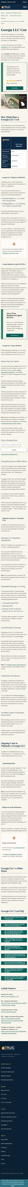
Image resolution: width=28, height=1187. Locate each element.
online (21, 695)
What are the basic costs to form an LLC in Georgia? (14, 918)
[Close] (27, 1180)
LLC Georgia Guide (19, 847)
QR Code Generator (6, 1129)
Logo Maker (4, 1125)
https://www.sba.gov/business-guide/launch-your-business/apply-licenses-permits (12, 1020)
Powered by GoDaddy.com (9, 454)
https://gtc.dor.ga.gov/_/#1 (10, 996)
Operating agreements (7, 1079)
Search (24, 2)
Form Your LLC (14, 335)
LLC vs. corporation (6, 1102)
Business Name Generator (8, 1113)
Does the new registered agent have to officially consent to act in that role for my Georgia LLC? (15, 956)
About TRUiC (4, 1139)
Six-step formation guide (7, 1071)
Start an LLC (4, 15)
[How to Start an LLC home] (6, 7)
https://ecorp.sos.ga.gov (8, 1012)
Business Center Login (8, 2)
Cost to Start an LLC (16, 15)
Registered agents (6, 1075)
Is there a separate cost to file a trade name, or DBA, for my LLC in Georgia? (14, 940)
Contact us (4, 1147)
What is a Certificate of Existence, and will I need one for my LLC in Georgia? (14, 970)
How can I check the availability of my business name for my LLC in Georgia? (15, 963)
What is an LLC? (5, 1090)
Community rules (5, 1155)
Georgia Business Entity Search (11, 423)
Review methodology (6, 1143)
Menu (25, 7)
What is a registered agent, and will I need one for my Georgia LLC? (15, 925)
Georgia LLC (5, 47)
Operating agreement (6, 1121)
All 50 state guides (6, 1067)
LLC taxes (3, 1098)
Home (2, 13)
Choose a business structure (8, 1117)
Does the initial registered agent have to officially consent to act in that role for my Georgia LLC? (14, 932)
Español (3, 1151)
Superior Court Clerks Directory (16, 664)
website (3, 387)
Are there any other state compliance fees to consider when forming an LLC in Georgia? (15, 978)
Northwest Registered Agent (13, 854)
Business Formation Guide (13, 13)
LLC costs (3, 1094)
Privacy (3, 1163)
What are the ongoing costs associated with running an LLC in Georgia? (14, 948)
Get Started (14, 88)
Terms (2, 1159)
